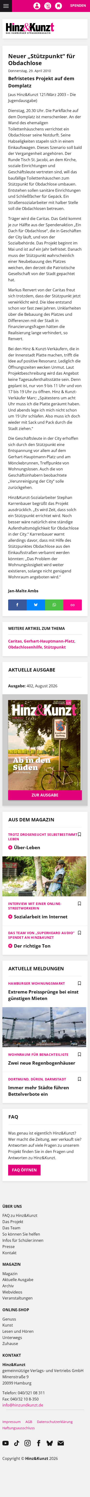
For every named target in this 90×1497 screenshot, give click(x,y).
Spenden (78, 5)
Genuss (9, 1319)
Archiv (8, 1285)
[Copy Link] (72, 604)
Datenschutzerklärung (55, 1421)
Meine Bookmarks (58, 6)
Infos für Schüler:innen (22, 1240)
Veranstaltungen (17, 1298)
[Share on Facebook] (17, 604)
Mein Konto (36, 6)
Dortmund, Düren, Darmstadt (37, 1079)
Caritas (15, 641)
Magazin (10, 1273)
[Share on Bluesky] (36, 604)
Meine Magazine (47, 6)
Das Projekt (12, 1221)
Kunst (7, 1325)
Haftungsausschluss (18, 1428)
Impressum (11, 1421)
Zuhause (10, 1343)
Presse (8, 1246)
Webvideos (12, 1292)
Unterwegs (12, 1337)
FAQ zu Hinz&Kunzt (19, 1215)
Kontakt (9, 1252)
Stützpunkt (55, 647)
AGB (28, 1421)
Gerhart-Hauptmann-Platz (49, 641)
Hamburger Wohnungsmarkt (36, 983)
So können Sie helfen (21, 1234)
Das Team (11, 1228)
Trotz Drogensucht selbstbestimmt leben (42, 836)
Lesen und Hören (18, 1331)
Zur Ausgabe (45, 795)
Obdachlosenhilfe (25, 647)
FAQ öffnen (24, 1170)
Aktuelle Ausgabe (17, 1279)
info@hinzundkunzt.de (22, 1405)
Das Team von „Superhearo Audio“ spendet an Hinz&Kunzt (41, 935)
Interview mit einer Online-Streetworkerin (35, 905)
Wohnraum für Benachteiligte (38, 1054)
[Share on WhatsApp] (54, 604)
